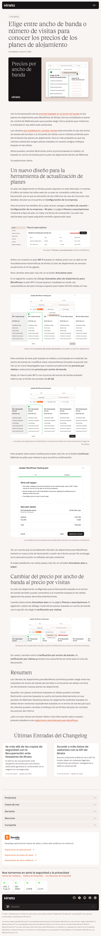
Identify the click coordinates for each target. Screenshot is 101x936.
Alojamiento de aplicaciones (18, 849)
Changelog (14, 16)
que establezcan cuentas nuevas (40, 130)
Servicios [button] (10, 811)
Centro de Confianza (11, 876)
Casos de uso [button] (12, 804)
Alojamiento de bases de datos (19, 855)
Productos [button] (10, 797)
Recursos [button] (10, 818)
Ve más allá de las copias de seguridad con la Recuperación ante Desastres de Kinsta (23, 751)
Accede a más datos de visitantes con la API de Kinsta (73, 750)
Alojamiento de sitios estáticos (19, 860)
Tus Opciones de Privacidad (58, 876)
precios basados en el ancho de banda (59, 113)
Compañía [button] (10, 825)
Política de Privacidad (33, 876)
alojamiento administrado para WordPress (56, 720)
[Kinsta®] (9, 5)
